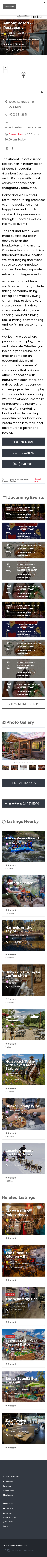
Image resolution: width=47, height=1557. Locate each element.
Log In (7, 1526)
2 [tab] (17, 762)
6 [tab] (27, 762)
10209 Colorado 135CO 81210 (15, 34)
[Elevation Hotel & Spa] (23, 16)
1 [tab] (14, 762)
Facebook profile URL (12, 148)
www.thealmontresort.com (23, 127)
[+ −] (23, 80)
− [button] (5, 71)
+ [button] (5, 68)
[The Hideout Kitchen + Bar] (37, 16)
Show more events (23, 704)
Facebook (9, 1481)
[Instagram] (8, 1550)
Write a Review (15, 50)
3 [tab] (19, 762)
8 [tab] (32, 762)
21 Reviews (20, 44)
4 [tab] (22, 762)
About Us (9, 1508)
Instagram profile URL (7, 148)
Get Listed (9, 1522)
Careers (8, 1513)
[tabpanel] (23, 16)
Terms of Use (10, 1517)
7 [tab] (30, 762)
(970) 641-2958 (18, 114)
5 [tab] (25, 762)
